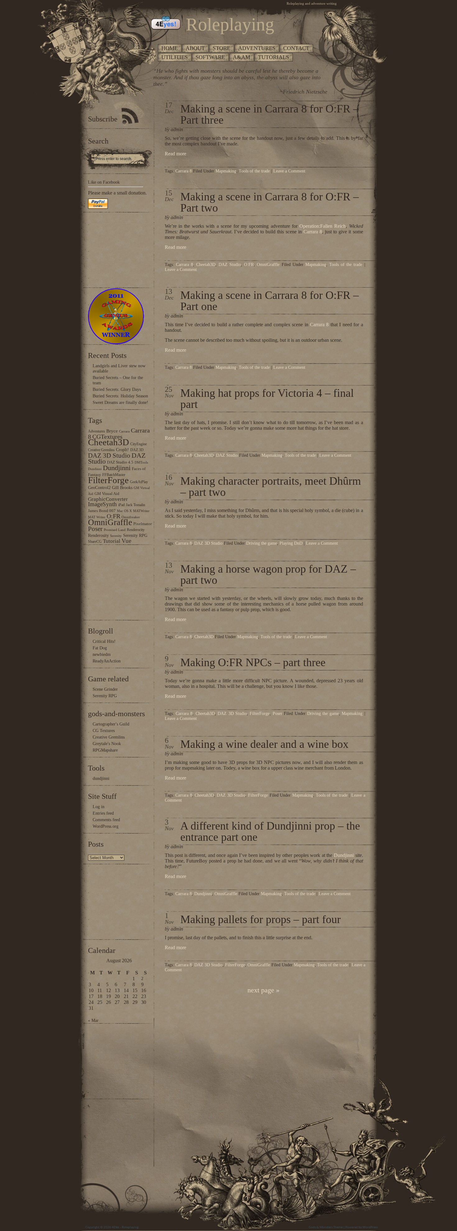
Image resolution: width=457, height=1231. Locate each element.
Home (169, 48)
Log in (98, 806)
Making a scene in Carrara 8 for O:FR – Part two (269, 202)
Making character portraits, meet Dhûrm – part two (270, 486)
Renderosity (98, 535)
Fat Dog (100, 648)
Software (210, 57)
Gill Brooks (122, 487)
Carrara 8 (183, 171)
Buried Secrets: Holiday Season (120, 396)
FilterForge (108, 480)
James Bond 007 (102, 510)
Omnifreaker (131, 517)
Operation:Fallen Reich (322, 226)
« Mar (93, 1020)
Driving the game (261, 543)
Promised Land (115, 530)
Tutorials (273, 57)
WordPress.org (105, 826)
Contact (296, 48)
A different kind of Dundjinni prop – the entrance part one (270, 831)
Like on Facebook (104, 182)
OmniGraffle (110, 522)
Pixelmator (142, 523)
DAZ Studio (230, 264)
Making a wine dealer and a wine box (264, 744)
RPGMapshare (105, 750)
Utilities (174, 57)
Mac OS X (124, 511)
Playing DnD (290, 543)
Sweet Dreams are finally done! (120, 402)
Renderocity (136, 530)
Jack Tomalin (135, 505)
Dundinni (95, 469)
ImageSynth (102, 504)
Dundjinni (117, 468)
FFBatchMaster (113, 475)
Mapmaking (225, 171)
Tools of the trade (254, 171)
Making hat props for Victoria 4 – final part (267, 398)
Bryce (112, 430)
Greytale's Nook (107, 743)
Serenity (116, 536)
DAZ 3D (137, 450)
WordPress (370, 1227)
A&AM (241, 57)
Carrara (124, 431)
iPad (121, 505)
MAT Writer (96, 517)
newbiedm (102, 654)
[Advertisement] (106, 250)
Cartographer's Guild (111, 724)
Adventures (256, 48)
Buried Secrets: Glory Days (117, 389)
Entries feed (103, 813)
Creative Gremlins (101, 450)
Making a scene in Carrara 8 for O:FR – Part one (269, 301)
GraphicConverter (108, 499)
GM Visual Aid (107, 493)
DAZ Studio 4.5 (120, 462)
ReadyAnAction (107, 661)
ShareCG (95, 541)
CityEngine (138, 444)
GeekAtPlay (139, 482)
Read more (175, 153)
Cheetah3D (108, 442)
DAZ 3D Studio (109, 455)
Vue (126, 541)
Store (221, 48)
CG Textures (104, 730)
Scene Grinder (105, 689)
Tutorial (111, 541)
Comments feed (106, 819)
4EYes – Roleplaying (125, 1227)
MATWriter (141, 511)
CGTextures (107, 436)
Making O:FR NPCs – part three (252, 662)
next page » (263, 990)
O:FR (113, 516)
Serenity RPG (135, 535)
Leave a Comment (289, 171)
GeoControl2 (99, 487)
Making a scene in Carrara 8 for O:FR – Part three (269, 114)
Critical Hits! (104, 641)
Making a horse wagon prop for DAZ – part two (268, 574)
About (195, 48)
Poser (95, 528)
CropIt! (122, 449)
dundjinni (101, 778)
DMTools (141, 462)
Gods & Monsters (321, 1227)
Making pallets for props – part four (260, 919)
